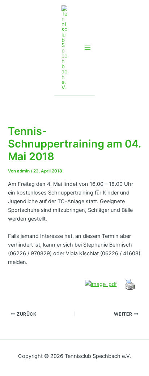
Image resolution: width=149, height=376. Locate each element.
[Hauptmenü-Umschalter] (87, 47)
